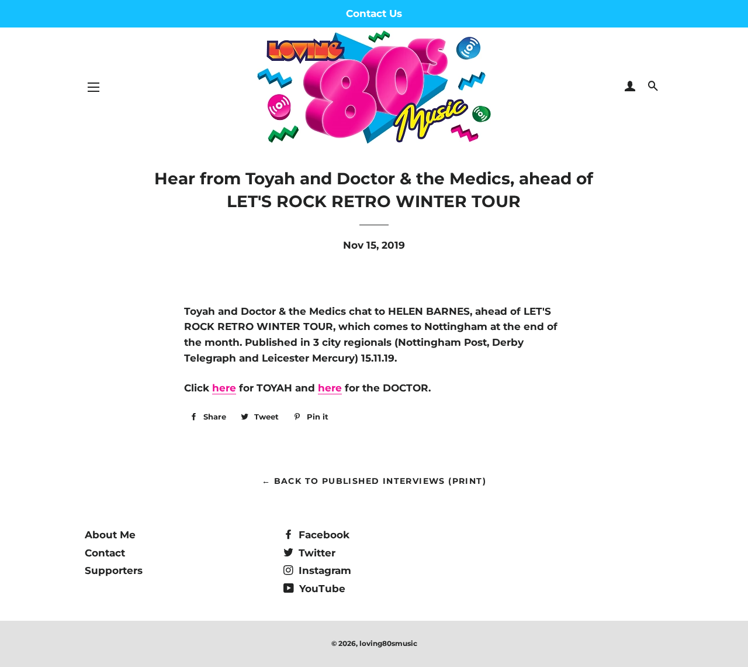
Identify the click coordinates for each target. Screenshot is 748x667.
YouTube (320, 588)
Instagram (323, 570)
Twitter (315, 553)
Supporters (114, 570)
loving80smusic (388, 643)
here (224, 388)
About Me (110, 535)
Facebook (322, 535)
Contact (105, 553)
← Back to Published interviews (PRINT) (374, 481)
